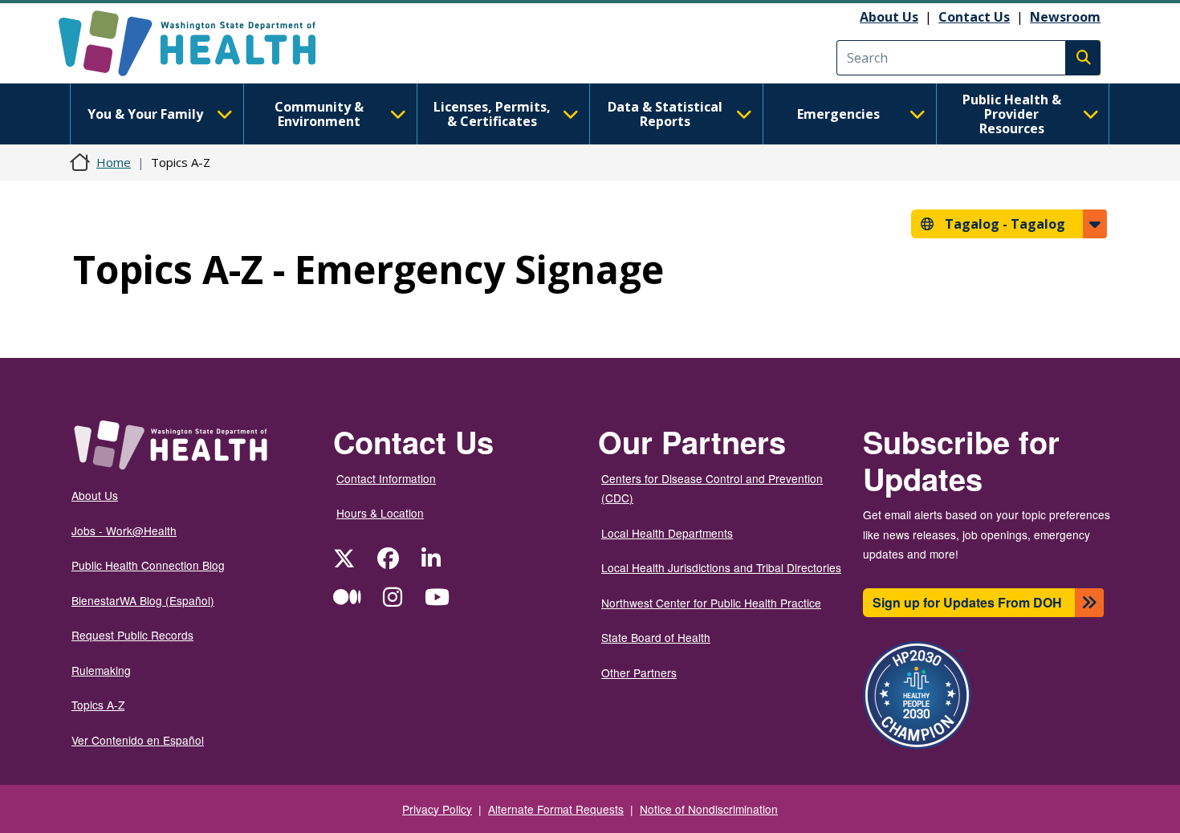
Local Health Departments (667, 533)
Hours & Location (380, 513)
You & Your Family (145, 114)
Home (113, 162)
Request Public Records (132, 635)
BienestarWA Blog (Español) (142, 600)
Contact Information (386, 478)
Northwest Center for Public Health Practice (711, 603)
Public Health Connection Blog (148, 565)
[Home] (201, 43)
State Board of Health (655, 637)
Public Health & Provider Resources (1011, 114)
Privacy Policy (437, 809)
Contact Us (974, 17)
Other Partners (639, 672)
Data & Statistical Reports (665, 114)
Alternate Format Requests (556, 809)
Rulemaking (101, 670)
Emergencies (838, 114)
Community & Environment (319, 114)
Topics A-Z (97, 705)
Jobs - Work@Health (124, 530)
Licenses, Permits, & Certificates (492, 114)
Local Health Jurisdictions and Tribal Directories (721, 567)
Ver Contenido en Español (137, 740)
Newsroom (1065, 17)
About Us (889, 17)
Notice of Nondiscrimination (709, 809)
